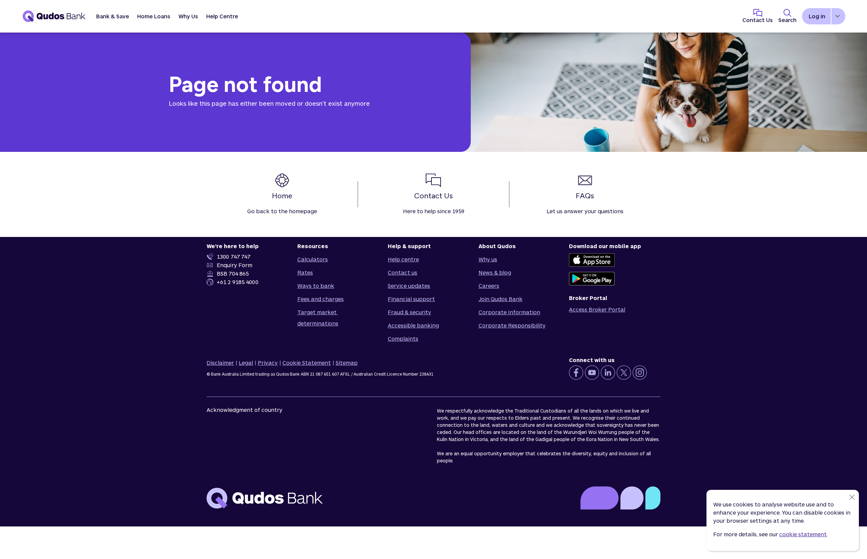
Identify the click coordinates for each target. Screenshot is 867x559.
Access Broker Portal (597, 309)
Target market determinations (317, 317)
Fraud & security (409, 312)
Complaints (403, 338)
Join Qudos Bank (501, 299)
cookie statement (803, 534)
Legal (246, 362)
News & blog (495, 272)
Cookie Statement (306, 362)
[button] (112, 16)
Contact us (402, 272)
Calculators (312, 259)
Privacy (268, 362)
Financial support (411, 299)
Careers (489, 285)
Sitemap (347, 362)
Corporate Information (509, 312)
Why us (488, 259)
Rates (305, 272)
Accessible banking (413, 325)
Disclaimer (220, 362)
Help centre (403, 259)
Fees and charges (320, 299)
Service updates (409, 285)
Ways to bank (315, 285)
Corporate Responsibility (512, 325)
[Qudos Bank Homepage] (54, 16)
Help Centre (222, 16)
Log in (817, 16)
